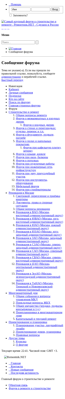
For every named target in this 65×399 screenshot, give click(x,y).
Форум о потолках (27, 160)
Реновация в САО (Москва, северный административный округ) (39, 252)
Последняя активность (24, 372)
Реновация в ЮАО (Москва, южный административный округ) (38, 227)
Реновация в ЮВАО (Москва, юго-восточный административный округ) (39, 220)
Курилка (21, 341)
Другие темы (17, 338)
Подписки (15, 95)
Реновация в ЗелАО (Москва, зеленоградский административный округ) (38, 277)
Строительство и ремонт (24, 111)
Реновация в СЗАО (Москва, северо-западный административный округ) (38, 246)
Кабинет (14, 89)
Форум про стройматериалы (33, 189)
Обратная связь (18, 385)
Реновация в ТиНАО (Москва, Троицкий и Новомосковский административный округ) (34, 286)
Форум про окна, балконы (32, 157)
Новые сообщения (21, 369)
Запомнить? (20, 15)
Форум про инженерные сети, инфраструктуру (34, 168)
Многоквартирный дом (23, 292)
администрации (11, 76)
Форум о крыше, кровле (31, 154)
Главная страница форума (24, 105)
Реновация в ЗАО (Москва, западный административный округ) (39, 239)
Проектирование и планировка (28, 322)
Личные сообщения (21, 92)
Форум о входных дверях (38, 124)
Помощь (15, 4)
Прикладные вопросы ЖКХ (33, 302)
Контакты (16, 366)
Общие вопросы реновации (33, 208)
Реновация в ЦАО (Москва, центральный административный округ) (36, 267)
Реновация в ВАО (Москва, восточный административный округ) (39, 214)
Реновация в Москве (21, 192)
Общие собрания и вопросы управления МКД (33, 298)
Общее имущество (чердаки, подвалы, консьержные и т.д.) (39, 307)
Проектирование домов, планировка (38, 331)
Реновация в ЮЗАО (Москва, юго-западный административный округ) (38, 233)
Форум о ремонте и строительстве (30, 388)
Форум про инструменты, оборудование (32, 181)
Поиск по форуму (20, 102)
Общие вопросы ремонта (31, 115)
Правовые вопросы (28, 335)
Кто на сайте (16, 99)
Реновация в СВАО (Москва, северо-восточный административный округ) (39, 259)
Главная (15, 363)
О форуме (22, 344)
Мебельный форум (27, 186)
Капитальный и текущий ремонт (36, 318)
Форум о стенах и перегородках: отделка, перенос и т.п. (36, 130)
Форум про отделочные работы (35, 163)
